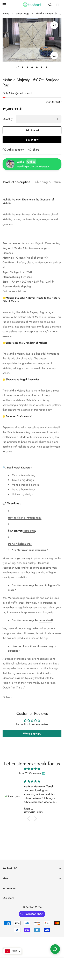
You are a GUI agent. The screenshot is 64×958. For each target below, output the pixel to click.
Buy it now (32, 140)
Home (6, 13)
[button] (57, 5)
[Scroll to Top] (57, 939)
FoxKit (58, 101)
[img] (32, 769)
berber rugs (22, 13)
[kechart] (32, 4)
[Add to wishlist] (54, 25)
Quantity (8, 119)
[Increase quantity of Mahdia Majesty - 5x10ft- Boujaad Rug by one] (57, 119)
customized (45, 620)
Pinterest (7, 697)
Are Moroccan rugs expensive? (30, 550)
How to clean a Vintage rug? (24, 518)
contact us (29, 531)
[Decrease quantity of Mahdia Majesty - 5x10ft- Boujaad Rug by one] (20, 119)
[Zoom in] (54, 55)
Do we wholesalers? (20, 544)
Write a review (32, 734)
